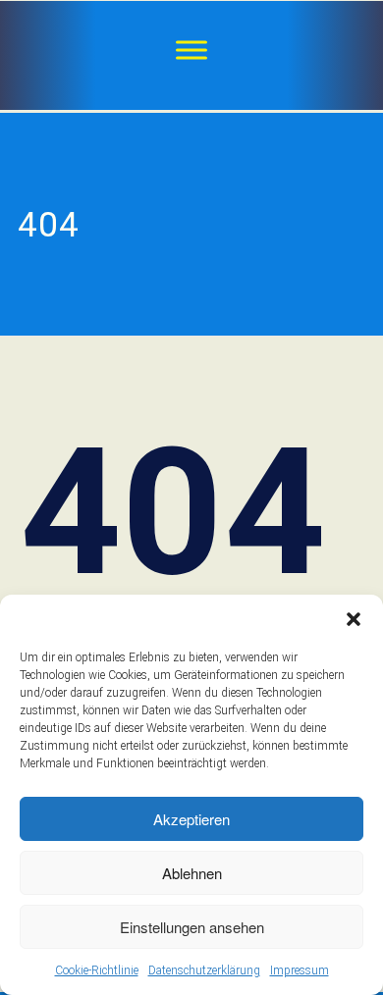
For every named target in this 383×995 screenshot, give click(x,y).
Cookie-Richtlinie (96, 970)
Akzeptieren (191, 819)
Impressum (299, 970)
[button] (353, 619)
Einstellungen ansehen (192, 926)
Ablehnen (192, 873)
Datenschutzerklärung (204, 970)
